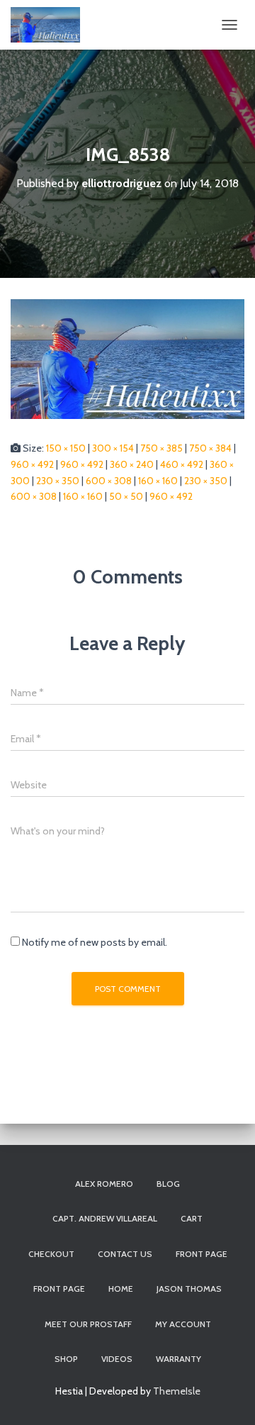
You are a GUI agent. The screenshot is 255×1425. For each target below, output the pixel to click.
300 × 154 (113, 448)
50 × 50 (126, 496)
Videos (116, 1358)
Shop (66, 1358)
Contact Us (125, 1253)
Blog (168, 1183)
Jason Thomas (189, 1288)
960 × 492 (32, 464)
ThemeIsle (176, 1391)
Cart (192, 1218)
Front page (201, 1253)
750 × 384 (210, 448)
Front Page (59, 1288)
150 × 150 (66, 448)
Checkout (51, 1253)
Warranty (178, 1358)
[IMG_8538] (127, 358)
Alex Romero (104, 1183)
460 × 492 (181, 464)
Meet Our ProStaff (88, 1324)
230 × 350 (57, 480)
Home (120, 1288)
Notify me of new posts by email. (94, 942)
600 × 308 (109, 480)
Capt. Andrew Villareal (104, 1218)
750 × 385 (161, 448)
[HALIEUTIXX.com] (51, 25)
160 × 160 (158, 480)
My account (183, 1324)
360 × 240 (132, 464)
